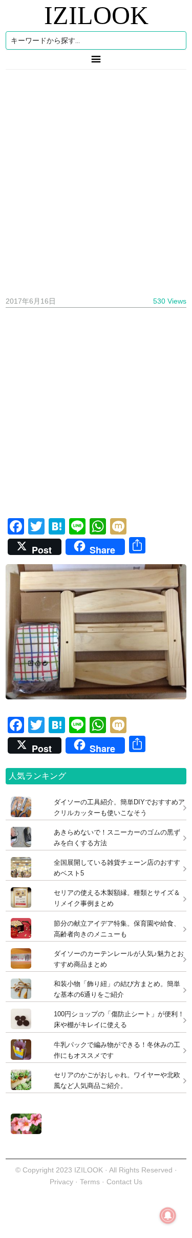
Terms (91, 1182)
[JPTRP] (23, 1131)
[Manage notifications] (168, 1215)
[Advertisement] (96, 179)
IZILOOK (96, 15)
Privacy (61, 1182)
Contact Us (124, 1182)
